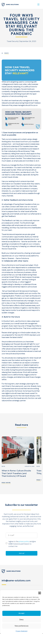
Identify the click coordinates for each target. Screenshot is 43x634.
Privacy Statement (21, 631)
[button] (39, 593)
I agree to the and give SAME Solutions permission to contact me (22, 544)
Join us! (21, 553)
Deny (21, 619)
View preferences (21, 626)
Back (7, 53)
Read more (6, 483)
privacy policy (24, 541)
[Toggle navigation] (38, 4)
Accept (21, 613)
